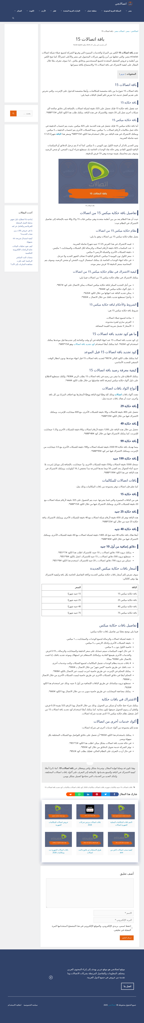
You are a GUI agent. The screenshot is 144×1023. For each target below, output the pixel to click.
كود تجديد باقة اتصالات (84, 344)
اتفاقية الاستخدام (14, 1005)
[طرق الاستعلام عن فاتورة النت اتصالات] (89, 845)
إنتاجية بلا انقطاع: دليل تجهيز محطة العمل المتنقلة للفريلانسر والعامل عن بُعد (21, 222)
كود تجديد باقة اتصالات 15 (54, 787)
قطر (54, 11)
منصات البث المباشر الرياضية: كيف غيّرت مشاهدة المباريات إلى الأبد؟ (21, 260)
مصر (130, 11)
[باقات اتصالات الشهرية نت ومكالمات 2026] (58, 845)
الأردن (43, 11)
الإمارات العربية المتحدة (71, 11)
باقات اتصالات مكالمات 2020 (94, 787)
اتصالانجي (121, 3)
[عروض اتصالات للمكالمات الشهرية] (58, 817)
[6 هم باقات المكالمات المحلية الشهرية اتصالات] (121, 817)
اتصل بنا (127, 986)
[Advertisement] (21, 63)
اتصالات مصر (119, 31)
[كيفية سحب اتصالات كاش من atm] (121, 845)
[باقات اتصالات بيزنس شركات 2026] (89, 817)
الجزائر (19, 11)
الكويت (31, 11)
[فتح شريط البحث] (13, 18)
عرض (122, 74)
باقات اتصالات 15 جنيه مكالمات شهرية (118, 787)
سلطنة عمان (92, 11)
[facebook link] (51, 977)
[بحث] (13, 113)
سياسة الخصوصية (31, 1005)
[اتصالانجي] (130, 3)
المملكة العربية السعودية (112, 11)
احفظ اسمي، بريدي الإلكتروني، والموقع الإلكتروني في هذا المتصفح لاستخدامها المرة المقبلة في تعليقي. (91, 928)
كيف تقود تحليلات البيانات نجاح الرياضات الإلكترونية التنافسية (22, 249)
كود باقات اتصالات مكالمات (73, 787)
